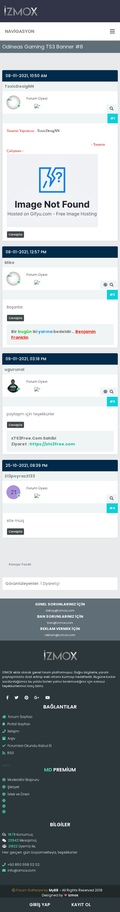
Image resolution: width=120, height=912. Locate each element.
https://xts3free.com (52, 444)
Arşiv (11, 738)
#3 (112, 401)
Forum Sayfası (19, 716)
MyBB (53, 890)
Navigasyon (19, 31)
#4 (112, 508)
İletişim (13, 731)
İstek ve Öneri (18, 794)
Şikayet (13, 786)
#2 (112, 294)
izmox (73, 895)
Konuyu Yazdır (20, 564)
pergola (6, 765)
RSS (10, 753)
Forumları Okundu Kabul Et (29, 745)
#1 (112, 118)
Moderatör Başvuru (23, 779)
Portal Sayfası (18, 724)
